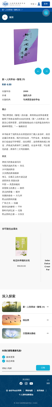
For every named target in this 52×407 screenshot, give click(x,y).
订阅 (43, 367)
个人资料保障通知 (26, 394)
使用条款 (40, 390)
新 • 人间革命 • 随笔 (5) (11, 9)
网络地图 (29, 390)
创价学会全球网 (15, 390)
